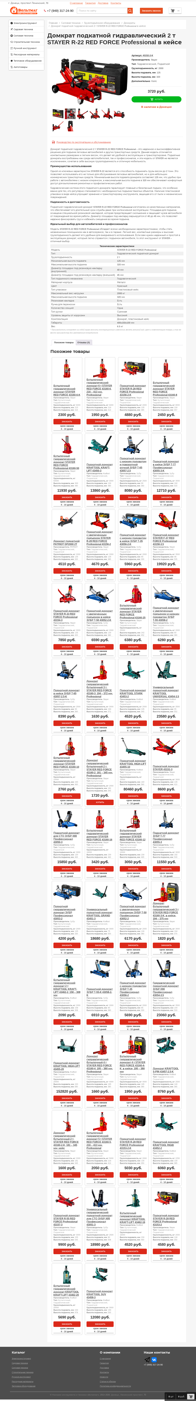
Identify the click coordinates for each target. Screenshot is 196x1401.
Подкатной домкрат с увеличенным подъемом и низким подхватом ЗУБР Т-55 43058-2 (166, 614)
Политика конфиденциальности (115, 1386)
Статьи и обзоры (108, 1381)
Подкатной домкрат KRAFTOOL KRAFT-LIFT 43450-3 (100, 467)
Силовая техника (23, 35)
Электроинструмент (25, 23)
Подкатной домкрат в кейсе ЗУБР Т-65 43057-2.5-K (66, 693)
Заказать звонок (151, 10)
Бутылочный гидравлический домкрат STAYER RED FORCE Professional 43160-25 (132, 611)
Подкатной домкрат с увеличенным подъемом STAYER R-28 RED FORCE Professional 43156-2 (100, 538)
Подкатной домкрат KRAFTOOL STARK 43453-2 (133, 693)
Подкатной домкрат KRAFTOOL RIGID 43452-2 (166, 1145)
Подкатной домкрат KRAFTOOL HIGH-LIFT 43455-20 (66, 1066)
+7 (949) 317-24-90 (60, 10)
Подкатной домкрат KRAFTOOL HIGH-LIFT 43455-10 (133, 764)
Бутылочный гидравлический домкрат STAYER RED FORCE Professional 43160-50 (66, 462)
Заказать (67, 422)
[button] (26, 23)
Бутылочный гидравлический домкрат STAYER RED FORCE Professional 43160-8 (165, 388)
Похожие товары (64, 342)
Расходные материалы (27, 54)
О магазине (76, 3)
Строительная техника (27, 42)
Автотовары (20, 67)
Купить (100, 802)
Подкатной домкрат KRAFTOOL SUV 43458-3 (100, 1294)
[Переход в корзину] (190, 1396)
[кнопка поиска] (130, 11)
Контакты (116, 3)
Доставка (103, 3)
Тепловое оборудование (28, 61)
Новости (104, 1377)
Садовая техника (23, 29)
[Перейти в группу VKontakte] (154, 1359)
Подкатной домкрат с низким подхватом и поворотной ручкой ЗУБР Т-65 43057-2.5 (133, 464)
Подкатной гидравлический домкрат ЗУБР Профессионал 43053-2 (64, 912)
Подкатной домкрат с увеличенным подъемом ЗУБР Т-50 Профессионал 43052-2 (133, 912)
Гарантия (90, 3)
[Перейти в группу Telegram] (147, 1359)
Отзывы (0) (83, 342)
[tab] (64, 342)
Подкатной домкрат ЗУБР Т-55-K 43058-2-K (100, 992)
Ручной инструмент (25, 48)
